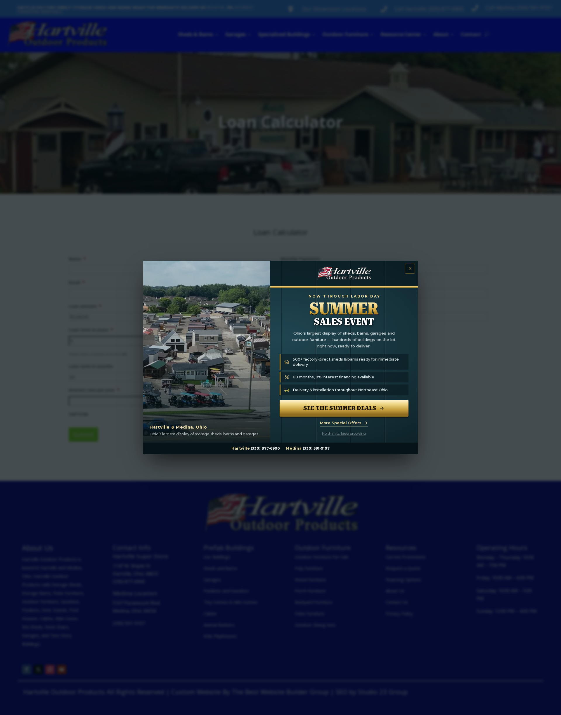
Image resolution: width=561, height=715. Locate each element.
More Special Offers (340, 422)
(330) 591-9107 (316, 448)
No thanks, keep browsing (344, 433)
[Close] (410, 269)
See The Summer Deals (339, 408)
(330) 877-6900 (265, 448)
